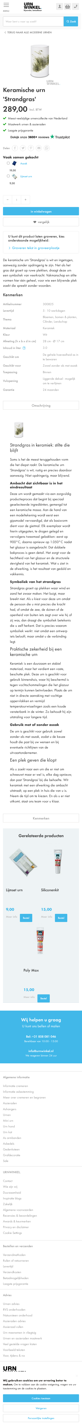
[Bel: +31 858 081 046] (75, 6)
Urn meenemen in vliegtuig (19, 1332)
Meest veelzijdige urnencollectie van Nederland (37, 118)
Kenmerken (41, 818)
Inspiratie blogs (12, 1198)
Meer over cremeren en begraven (24, 1097)
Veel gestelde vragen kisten (20, 1344)
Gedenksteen (11, 1149)
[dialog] (41, 1398)
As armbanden (12, 1138)
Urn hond (9, 1126)
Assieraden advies (14, 1321)
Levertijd (8, 1266)
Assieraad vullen (13, 1326)
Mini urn (8, 1120)
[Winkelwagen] (67, 6)
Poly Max (31, 970)
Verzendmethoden (14, 1255)
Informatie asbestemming (18, 1091)
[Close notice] (77, 1375)
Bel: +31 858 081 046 (41, 1036)
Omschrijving (41, 405)
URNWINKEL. (12, 1172)
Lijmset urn (26, 176)
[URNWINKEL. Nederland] (33, 7)
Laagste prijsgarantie (20, 130)
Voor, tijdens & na (14, 1355)
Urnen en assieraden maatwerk (22, 1338)
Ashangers (9, 1109)
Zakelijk (8, 1204)
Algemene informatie (16, 1077)
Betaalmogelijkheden (16, 1278)
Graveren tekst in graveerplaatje (36, 247)
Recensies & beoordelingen (20, 1215)
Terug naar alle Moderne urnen (29, 32)
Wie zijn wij (10, 1186)
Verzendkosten (12, 1272)
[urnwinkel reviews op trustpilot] (40, 136)
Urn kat (7, 1132)
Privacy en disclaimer (16, 1227)
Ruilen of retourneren (16, 1260)
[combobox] (33, 21)
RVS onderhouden (14, 1309)
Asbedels (8, 1143)
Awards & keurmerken (17, 1221)
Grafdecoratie (11, 1155)
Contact (7, 1181)
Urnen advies (11, 1303)
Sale (5, 1161)
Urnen (7, 1115)
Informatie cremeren (15, 1086)
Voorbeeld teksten (14, 1349)
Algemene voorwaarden (18, 1210)
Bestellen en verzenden (18, 1246)
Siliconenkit (50, 889)
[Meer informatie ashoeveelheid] (24, 347)
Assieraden (10, 1103)
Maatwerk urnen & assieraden (27, 124)
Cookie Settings (12, 1232)
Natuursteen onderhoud (17, 1315)
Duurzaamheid (12, 1192)
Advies (7, 1295)
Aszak (23, 163)
